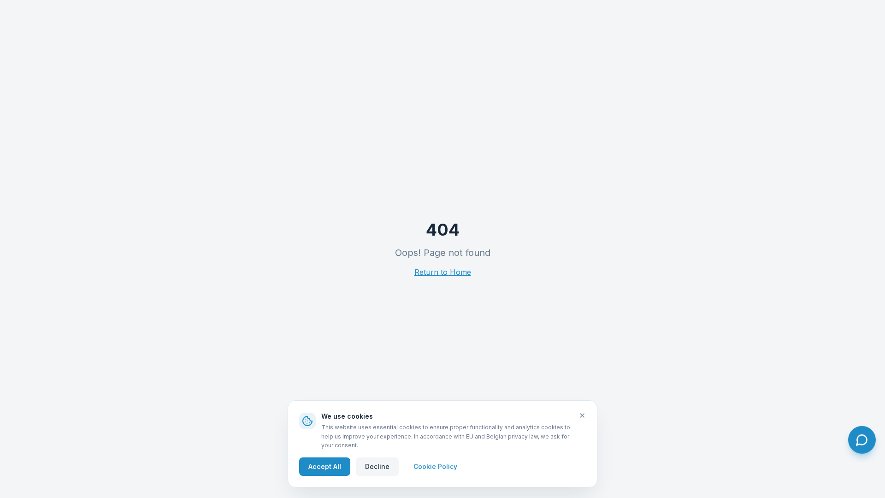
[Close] (582, 415)
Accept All (324, 466)
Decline (377, 466)
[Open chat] (862, 440)
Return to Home (442, 272)
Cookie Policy (435, 466)
